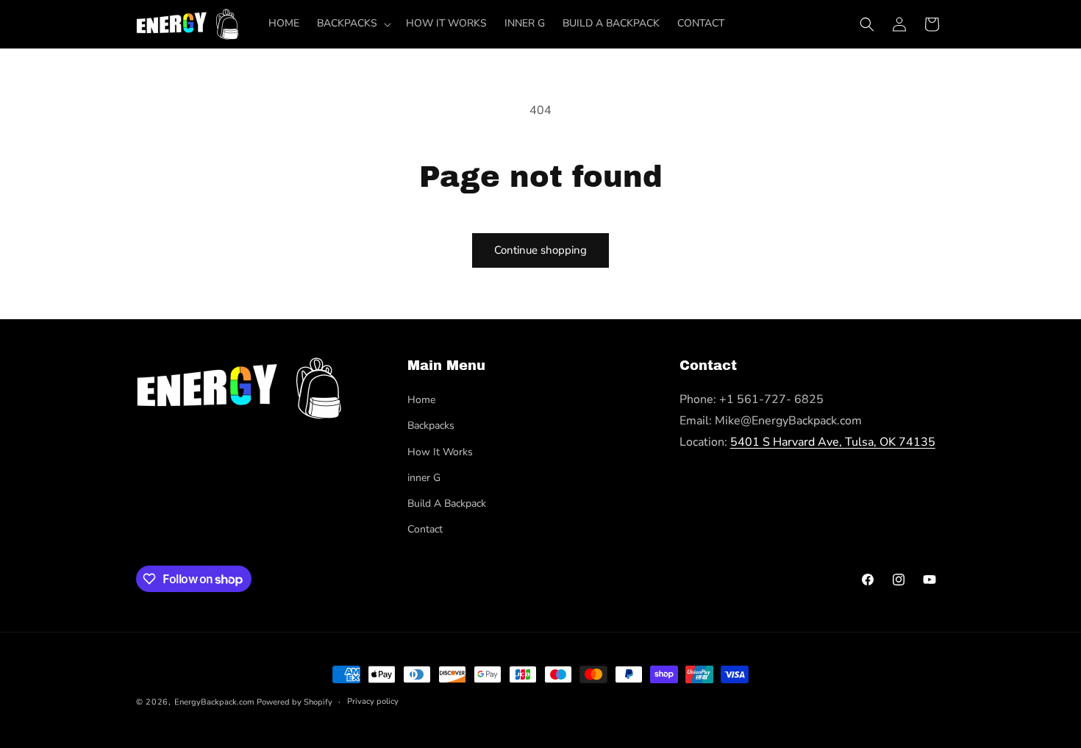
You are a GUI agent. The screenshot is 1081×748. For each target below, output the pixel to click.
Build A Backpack (446, 503)
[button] (352, 23)
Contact (425, 529)
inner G (423, 478)
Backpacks (430, 425)
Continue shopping (540, 250)
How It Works (440, 452)
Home (421, 400)
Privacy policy (373, 701)
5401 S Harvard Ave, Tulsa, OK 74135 (832, 442)
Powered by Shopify (294, 702)
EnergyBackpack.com (214, 702)
